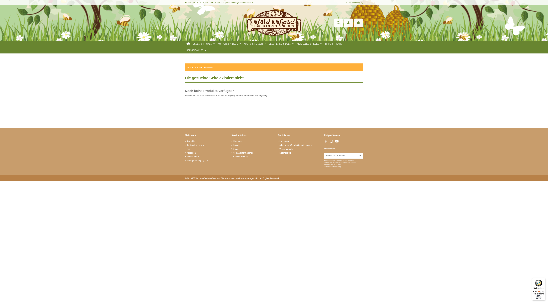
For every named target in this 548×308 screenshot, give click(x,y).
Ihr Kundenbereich (195, 145)
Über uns (237, 141)
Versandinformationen (243, 153)
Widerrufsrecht (286, 149)
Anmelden (191, 141)
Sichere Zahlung (240, 156)
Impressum (284, 141)
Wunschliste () (355, 2)
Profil (189, 149)
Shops (236, 149)
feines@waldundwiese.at (242, 2)
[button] (203, 44)
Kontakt (236, 145)
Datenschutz (285, 153)
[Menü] (543, 279)
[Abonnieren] (360, 156)
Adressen (191, 153)
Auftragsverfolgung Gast (198, 160)
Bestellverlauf (193, 156)
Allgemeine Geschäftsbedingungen (295, 145)
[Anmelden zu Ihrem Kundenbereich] (348, 23)
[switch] (538, 297)
